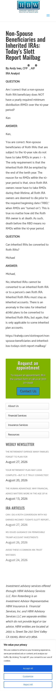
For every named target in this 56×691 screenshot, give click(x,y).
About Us (13, 406)
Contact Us (28, 391)
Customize (28, 676)
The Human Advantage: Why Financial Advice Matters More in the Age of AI (27, 491)
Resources (13, 434)
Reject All (28, 684)
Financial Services (17, 415)
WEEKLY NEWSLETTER (20, 444)
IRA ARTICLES (15, 508)
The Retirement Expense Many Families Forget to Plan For (27, 454)
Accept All (28, 668)
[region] (28, 665)
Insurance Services (18, 425)
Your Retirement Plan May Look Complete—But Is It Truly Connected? (27, 473)
